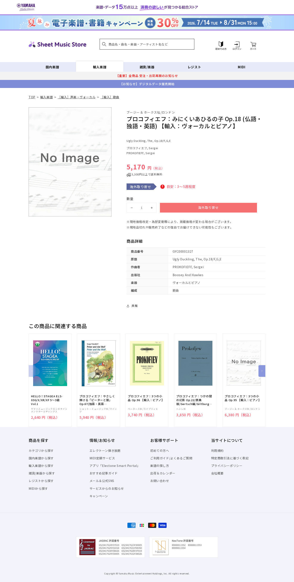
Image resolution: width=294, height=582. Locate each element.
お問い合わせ (159, 481)
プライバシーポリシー (227, 465)
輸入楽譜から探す (41, 465)
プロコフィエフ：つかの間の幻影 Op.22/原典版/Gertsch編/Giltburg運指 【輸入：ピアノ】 (194, 400)
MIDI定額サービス (102, 458)
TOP (32, 97)
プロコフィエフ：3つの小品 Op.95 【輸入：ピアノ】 (243, 398)
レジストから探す (41, 481)
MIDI (241, 67)
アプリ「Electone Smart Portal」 (115, 465)
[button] (147, 44)
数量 (130, 198)
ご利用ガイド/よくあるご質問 (171, 458)
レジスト (194, 67)
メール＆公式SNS (102, 481)
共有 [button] (135, 306)
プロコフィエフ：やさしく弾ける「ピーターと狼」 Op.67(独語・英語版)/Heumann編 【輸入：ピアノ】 (97, 400)
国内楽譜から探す (41, 458)
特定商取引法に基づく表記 (230, 458)
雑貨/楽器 (147, 67)
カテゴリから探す (41, 450)
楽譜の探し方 (159, 465)
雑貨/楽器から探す (42, 473)
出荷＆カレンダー (162, 473)
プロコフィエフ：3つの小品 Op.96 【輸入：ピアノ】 (146, 398)
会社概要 (217, 473)
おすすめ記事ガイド (104, 473)
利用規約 (217, 450)
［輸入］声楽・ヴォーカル (76, 97)
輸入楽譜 (99, 67)
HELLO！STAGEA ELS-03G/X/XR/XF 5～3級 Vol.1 (47, 400)
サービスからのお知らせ (107, 488)
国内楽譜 (52, 67)
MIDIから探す (38, 488)
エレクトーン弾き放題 (105, 450)
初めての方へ (159, 450)
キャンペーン (99, 496)
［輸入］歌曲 (109, 97)
